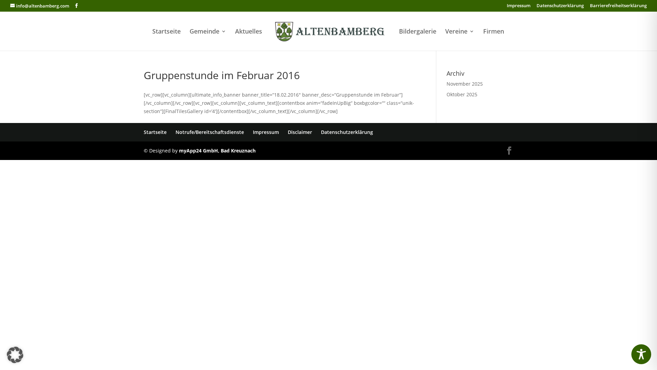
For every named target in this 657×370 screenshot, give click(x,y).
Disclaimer (300, 132)
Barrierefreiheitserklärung (618, 6)
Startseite (166, 32)
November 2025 (465, 84)
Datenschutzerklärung (560, 6)
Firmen (493, 32)
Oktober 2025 (462, 94)
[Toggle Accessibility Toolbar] (641, 354)
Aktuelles (248, 32)
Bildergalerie (417, 32)
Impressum (518, 6)
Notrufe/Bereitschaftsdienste (210, 132)
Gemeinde (204, 32)
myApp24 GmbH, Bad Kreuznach (217, 150)
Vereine (456, 32)
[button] (15, 355)
